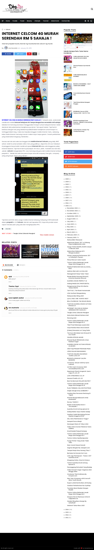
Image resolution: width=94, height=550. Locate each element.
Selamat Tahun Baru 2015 (75, 505)
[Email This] (34, 53)
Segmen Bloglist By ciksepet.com (78, 448)
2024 (67, 181)
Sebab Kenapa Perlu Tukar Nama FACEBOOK (76, 52)
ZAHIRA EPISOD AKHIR (75, 337)
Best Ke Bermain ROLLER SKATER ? (79, 381)
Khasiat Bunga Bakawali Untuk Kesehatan (77, 398)
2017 (67, 200)
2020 (67, 192)
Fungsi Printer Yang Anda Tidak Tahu (78, 441)
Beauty (29, 21)
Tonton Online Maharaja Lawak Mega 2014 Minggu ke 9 (77, 434)
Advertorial (55, 21)
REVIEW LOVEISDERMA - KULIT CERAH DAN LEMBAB (82, 84)
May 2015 (70, 227)
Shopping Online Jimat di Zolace (78, 460)
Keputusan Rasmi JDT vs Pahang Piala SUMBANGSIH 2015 (78, 243)
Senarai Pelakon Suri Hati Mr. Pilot (81, 66)
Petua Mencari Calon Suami (76, 260)
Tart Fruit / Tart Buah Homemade (78, 290)
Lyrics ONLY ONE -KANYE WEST (77, 298)
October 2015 (71, 213)
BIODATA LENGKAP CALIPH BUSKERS (76, 359)
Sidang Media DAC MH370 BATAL (78, 283)
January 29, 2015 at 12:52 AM (28, 308)
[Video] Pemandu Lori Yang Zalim (78, 330)
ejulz (10, 276)
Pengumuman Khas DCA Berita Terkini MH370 (77, 287)
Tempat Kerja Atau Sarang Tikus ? (78, 450)
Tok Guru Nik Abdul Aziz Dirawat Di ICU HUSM (79, 333)
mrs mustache (14, 308)
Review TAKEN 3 (72, 402)
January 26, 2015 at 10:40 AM (33, 298)
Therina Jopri (14, 286)
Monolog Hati (71, 318)
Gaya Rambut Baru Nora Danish (78, 327)
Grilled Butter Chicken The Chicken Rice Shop (81, 130)
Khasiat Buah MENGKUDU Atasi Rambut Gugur (78, 340)
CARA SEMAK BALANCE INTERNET (80, 75)
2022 (67, 187)
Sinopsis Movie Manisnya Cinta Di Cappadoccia (78, 497)
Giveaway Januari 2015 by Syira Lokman (78, 363)
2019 (67, 195)
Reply (10, 282)
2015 (67, 206)
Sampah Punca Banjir (74, 421)
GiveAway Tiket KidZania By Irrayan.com (77, 475)
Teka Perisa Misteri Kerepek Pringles (81, 103)
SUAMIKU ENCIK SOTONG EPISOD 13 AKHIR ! (79, 345)
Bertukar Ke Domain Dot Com (77, 453)
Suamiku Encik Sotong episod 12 (78, 409)
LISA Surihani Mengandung (76, 293)
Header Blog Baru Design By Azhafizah (76, 502)
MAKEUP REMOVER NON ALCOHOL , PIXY (79, 267)
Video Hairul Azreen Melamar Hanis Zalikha (79, 427)
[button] (91, 21)
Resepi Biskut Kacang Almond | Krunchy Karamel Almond (77, 277)
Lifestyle (37, 21)
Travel (22, 21)
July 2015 (70, 221)
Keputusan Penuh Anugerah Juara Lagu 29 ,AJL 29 (79, 372)
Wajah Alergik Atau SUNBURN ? (77, 391)
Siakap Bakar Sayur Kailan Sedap (78, 412)
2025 (67, 179)
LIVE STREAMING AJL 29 (75, 376)
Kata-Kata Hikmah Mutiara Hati (78, 315)
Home (8, 21)
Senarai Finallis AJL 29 (75, 378)
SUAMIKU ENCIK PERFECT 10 (77, 281)
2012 (67, 515)
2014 (67, 509)
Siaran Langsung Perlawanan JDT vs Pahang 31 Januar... (78, 256)
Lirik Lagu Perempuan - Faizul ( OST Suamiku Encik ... (79, 456)
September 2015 (72, 216)
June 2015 (70, 224)
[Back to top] (89, 545)
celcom (8, 29)
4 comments (7, 270)
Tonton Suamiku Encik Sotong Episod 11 (77, 463)
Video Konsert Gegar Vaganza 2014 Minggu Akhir (79, 470)
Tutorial (45, 21)
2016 (67, 203)
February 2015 (72, 235)
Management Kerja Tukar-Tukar (78, 274)
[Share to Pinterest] (29, 53)
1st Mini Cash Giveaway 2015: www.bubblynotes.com (77, 367)
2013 (67, 512)
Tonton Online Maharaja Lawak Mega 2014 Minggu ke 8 (77, 493)
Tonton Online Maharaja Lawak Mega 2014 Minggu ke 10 (77, 384)
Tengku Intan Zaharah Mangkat (24, 233)
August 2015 (71, 219)
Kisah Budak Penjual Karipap (77, 431)
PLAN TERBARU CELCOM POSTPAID (79, 388)
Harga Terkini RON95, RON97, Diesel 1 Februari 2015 (79, 247)
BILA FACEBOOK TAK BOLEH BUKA (79, 301)
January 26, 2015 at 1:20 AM (28, 286)
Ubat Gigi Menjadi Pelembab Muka (79, 349)
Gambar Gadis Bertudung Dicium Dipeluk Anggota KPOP (78, 415)
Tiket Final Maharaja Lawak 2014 (78, 325)
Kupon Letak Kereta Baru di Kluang (79, 483)
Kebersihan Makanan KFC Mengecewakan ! (76, 252)
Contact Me (66, 21)
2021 (67, 190)
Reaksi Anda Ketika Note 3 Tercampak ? (76, 405)
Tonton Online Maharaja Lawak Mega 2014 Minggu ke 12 (77, 263)
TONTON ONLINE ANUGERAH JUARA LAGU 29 (77, 354)
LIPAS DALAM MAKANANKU (76, 351)
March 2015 (71, 232)
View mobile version (47, 235)
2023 (67, 184)
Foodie (15, 21)
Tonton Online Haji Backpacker (77, 438)
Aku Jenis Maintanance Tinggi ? (78, 419)
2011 (67, 517)
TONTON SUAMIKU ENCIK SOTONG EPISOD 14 (79, 304)
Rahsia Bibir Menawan (74, 240)
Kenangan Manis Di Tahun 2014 (77, 424)
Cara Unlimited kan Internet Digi (81, 94)
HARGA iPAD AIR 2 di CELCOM (77, 271)
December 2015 (72, 208)
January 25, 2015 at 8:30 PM (21, 276)
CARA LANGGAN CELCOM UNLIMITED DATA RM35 (81, 57)
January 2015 (71, 237)
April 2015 (70, 229)
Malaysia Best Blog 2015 (75, 296)
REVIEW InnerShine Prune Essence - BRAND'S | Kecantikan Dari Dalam (82, 122)
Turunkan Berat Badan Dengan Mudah (77, 489)
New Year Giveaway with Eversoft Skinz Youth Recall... (78, 479)
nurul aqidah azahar (16, 298)
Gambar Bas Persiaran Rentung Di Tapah (79, 394)
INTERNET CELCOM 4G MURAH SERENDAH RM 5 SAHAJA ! (77, 309)
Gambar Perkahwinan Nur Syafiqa (78, 485)
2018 (67, 197)
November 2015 (72, 211)
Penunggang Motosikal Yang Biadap (79, 467)
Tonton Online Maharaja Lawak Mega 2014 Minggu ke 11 (77, 321)
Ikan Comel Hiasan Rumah (76, 445)
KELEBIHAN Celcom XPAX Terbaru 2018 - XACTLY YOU (81, 112)
